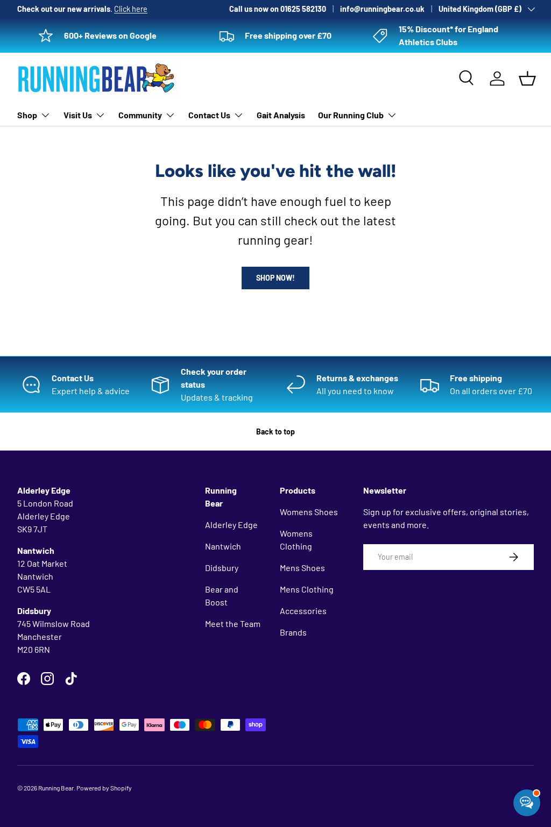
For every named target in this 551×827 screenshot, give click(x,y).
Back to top (275, 431)
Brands (293, 632)
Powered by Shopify (104, 788)
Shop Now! (275, 277)
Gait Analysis (281, 115)
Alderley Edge (231, 524)
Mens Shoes (302, 567)
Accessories (303, 610)
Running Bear (56, 788)
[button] (527, 78)
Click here (130, 8)
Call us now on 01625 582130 (277, 8)
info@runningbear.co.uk (382, 8)
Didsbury (221, 567)
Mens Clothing (307, 589)
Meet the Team (232, 623)
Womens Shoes (309, 512)
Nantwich (223, 546)
